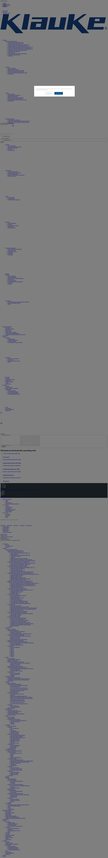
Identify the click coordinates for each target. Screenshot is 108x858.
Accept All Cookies (59, 93)
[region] (54, 91)
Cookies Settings (49, 93)
